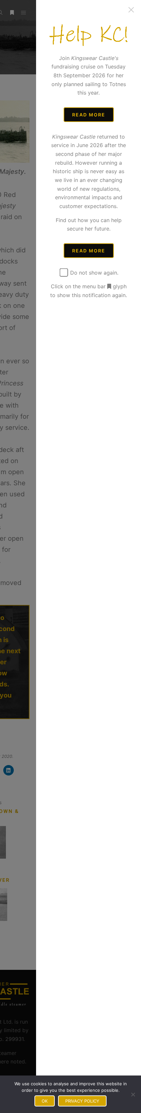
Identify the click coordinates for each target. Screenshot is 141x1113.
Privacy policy (82, 1101)
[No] (133, 1094)
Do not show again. (93, 272)
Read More (88, 114)
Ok (45, 1101)
